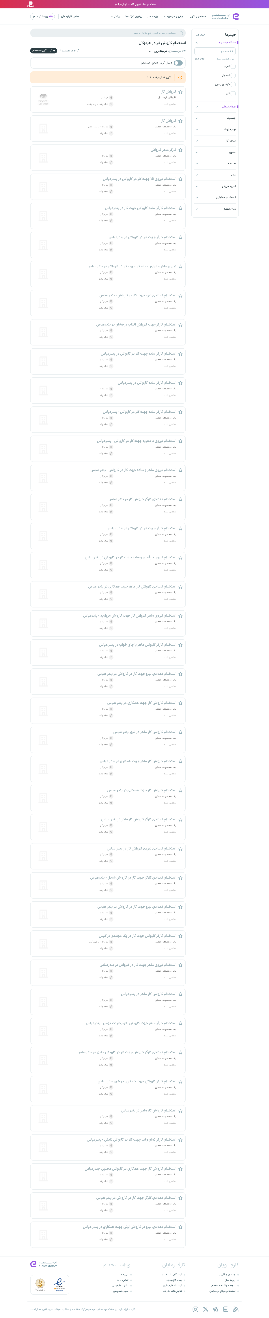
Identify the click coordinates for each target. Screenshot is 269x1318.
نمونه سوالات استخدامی (223, 1286)
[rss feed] (235, 1309)
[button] (215, 66)
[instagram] (195, 1309)
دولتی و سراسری (175, 16)
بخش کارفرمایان (70, 16)
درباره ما (124, 1275)
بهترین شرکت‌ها (134, 16)
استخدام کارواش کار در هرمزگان (162, 43)
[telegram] (215, 1309)
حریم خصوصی (120, 1291)
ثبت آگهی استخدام (42, 51)
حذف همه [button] (200, 35)
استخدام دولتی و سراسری (222, 1291)
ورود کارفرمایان (174, 1280)
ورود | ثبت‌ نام (41, 16)
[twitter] (205, 1309)
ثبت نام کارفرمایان (172, 1286)
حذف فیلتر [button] (199, 59)
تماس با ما (122, 1280)
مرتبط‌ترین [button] (160, 51)
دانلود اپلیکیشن (120, 1286)
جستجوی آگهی (198, 16)
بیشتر (117, 16)
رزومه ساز (153, 16)
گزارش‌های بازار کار (172, 1291)
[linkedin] (225, 1309)
